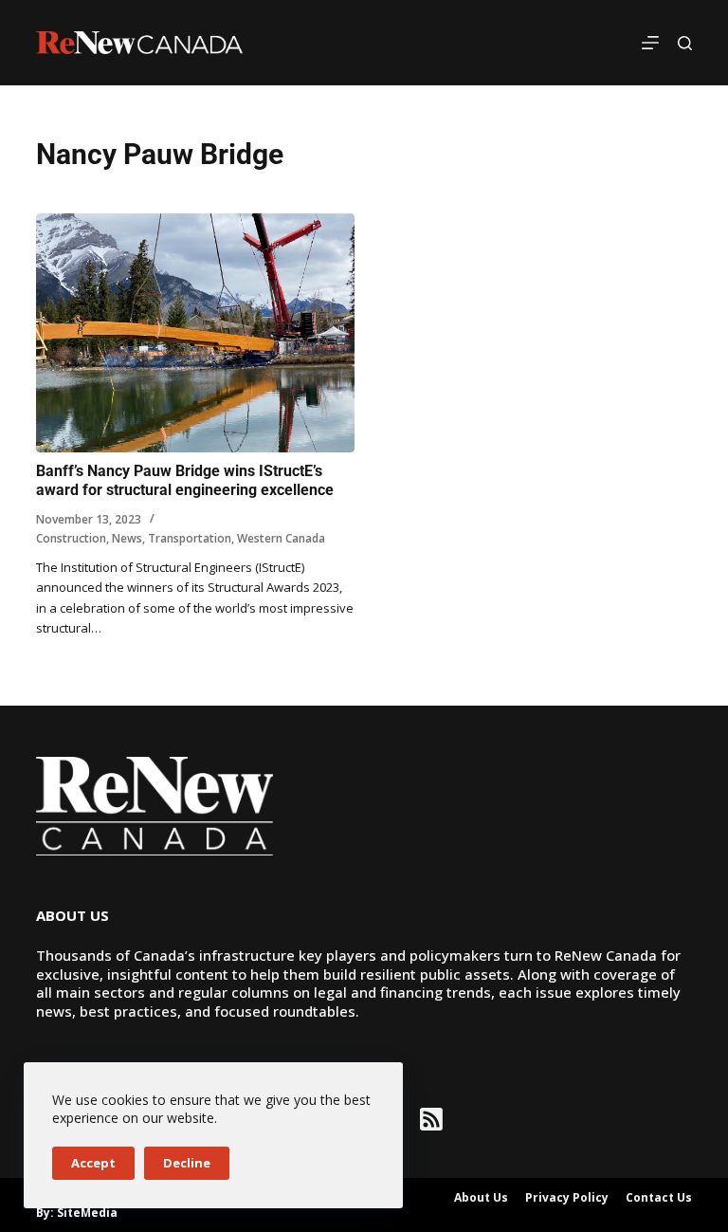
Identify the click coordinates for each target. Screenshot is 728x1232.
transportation (189, 538)
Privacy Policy (567, 1197)
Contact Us (659, 1197)
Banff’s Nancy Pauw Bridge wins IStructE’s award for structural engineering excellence (188, 481)
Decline (186, 1162)
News (127, 538)
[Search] (685, 43)
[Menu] (650, 42)
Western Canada (281, 538)
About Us (481, 1197)
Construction (71, 538)
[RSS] (431, 1119)
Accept (93, 1162)
